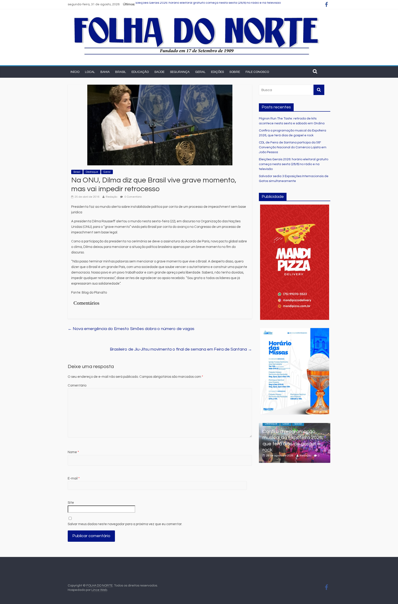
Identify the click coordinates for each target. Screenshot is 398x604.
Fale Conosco (257, 72)
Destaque (92, 171)
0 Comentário (133, 196)
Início (74, 72)
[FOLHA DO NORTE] (197, 16)
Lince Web (99, 590)
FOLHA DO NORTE (99, 585)
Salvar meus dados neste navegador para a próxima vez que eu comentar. (125, 524)
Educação (140, 72)
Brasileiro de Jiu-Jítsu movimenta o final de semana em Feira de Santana (181, 349)
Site (71, 502)
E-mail (74, 478)
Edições (217, 72)
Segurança (180, 72)
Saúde (159, 72)
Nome (73, 452)
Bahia (105, 72)
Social (298, 423)
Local (90, 72)
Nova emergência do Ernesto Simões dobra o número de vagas (131, 329)
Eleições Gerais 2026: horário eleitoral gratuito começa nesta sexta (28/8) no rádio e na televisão (208, 4)
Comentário (77, 385)
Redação (111, 196)
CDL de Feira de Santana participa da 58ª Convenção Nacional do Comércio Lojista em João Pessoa (292, 147)
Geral (200, 72)
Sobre (234, 72)
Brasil (120, 72)
